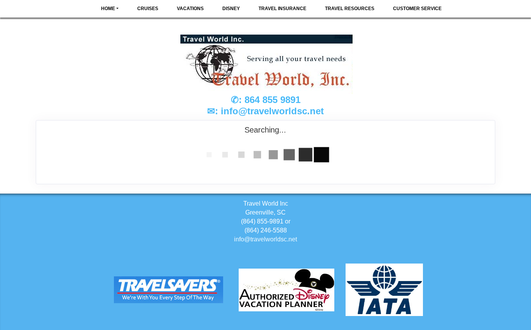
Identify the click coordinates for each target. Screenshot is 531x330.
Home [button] (108, 8)
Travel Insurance (282, 8)
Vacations (190, 8)
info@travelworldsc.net (272, 111)
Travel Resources (349, 8)
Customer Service (417, 8)
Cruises (147, 8)
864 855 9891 (272, 99)
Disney (231, 8)
